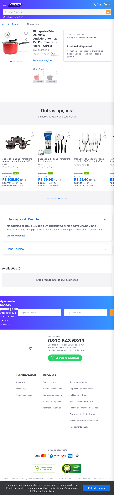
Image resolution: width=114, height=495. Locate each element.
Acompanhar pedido (52, 408)
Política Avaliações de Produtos (84, 420)
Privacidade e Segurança (81, 401)
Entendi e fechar (96, 488)
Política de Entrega (78, 395)
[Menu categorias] (4, 4)
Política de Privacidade (42, 491)
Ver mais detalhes (16, 236)
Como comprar (49, 382)
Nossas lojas (21, 388)
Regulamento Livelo (79, 427)
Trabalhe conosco (24, 395)
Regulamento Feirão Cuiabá (82, 414)
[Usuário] (94, 4)
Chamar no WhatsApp (67, 357)
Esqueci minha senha (52, 388)
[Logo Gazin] (15, 5)
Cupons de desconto (52, 395)
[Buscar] (108, 12)
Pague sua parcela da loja (81, 388)
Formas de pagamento (53, 401)
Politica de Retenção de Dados (84, 408)
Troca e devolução (78, 382)
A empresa (20, 382)
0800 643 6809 (66, 340)
